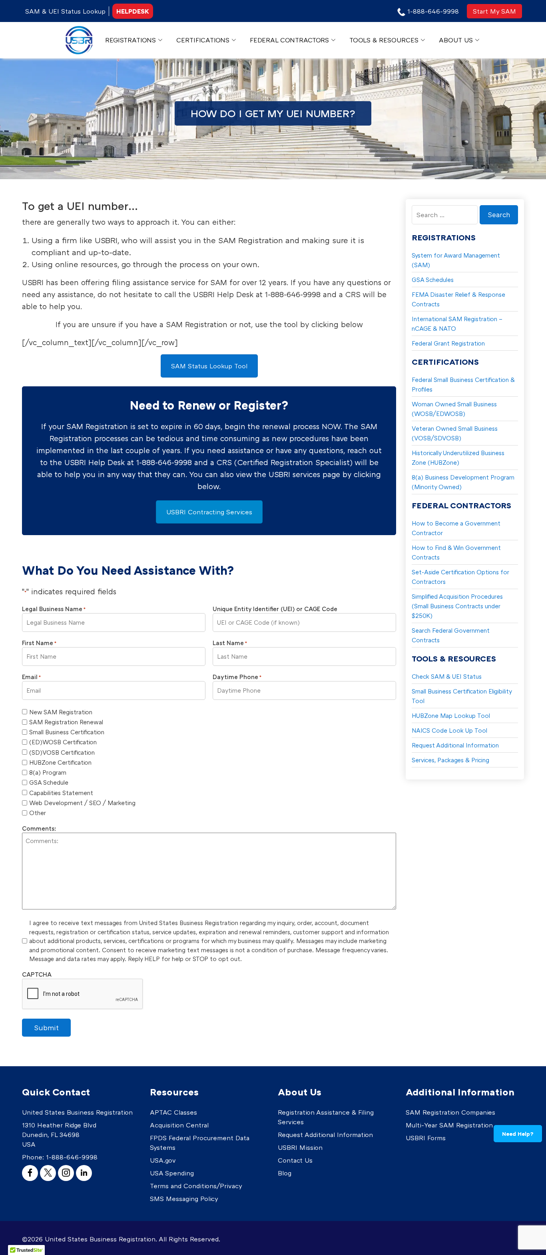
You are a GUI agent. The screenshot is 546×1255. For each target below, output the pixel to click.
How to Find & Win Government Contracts (456, 552)
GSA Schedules (433, 279)
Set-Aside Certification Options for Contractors (460, 576)
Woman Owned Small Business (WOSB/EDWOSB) (454, 408)
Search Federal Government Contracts (451, 635)
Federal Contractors (289, 40)
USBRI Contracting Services (209, 512)
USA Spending (172, 1173)
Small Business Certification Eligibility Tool (462, 695)
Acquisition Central (179, 1125)
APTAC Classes (173, 1112)
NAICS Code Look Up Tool (449, 730)
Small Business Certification (66, 731)
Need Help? (518, 1133)
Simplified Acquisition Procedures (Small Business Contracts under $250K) (457, 606)
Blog (284, 1173)
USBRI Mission (300, 1147)
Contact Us (295, 1160)
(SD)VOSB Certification (62, 752)
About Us (456, 40)
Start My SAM (494, 11)
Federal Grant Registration (448, 343)
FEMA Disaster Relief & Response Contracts (458, 299)
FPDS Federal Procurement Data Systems (199, 1142)
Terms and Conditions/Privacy (196, 1186)
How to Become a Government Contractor (456, 528)
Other (37, 812)
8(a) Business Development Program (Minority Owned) (463, 482)
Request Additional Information (455, 745)
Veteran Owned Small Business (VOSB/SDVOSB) (455, 433)
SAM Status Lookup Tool (209, 366)
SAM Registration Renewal (66, 721)
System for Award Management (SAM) (456, 260)
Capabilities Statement (61, 792)
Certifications (202, 40)
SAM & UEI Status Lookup (65, 11)
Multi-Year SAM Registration (449, 1125)
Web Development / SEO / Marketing (82, 802)
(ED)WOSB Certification (63, 741)
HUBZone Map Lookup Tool (451, 715)
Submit (46, 1027)
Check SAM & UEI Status (447, 676)
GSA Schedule (48, 782)
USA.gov (163, 1160)
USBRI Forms (426, 1138)
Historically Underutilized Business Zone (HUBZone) (458, 457)
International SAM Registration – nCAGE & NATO (457, 323)
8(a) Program (47, 772)
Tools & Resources (383, 40)
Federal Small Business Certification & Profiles (463, 384)
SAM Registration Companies (450, 1112)
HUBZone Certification (60, 762)
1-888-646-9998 (72, 1157)
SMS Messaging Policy (184, 1199)
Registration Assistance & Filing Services (326, 1117)
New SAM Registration (60, 711)
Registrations (130, 40)
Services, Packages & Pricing (450, 759)
